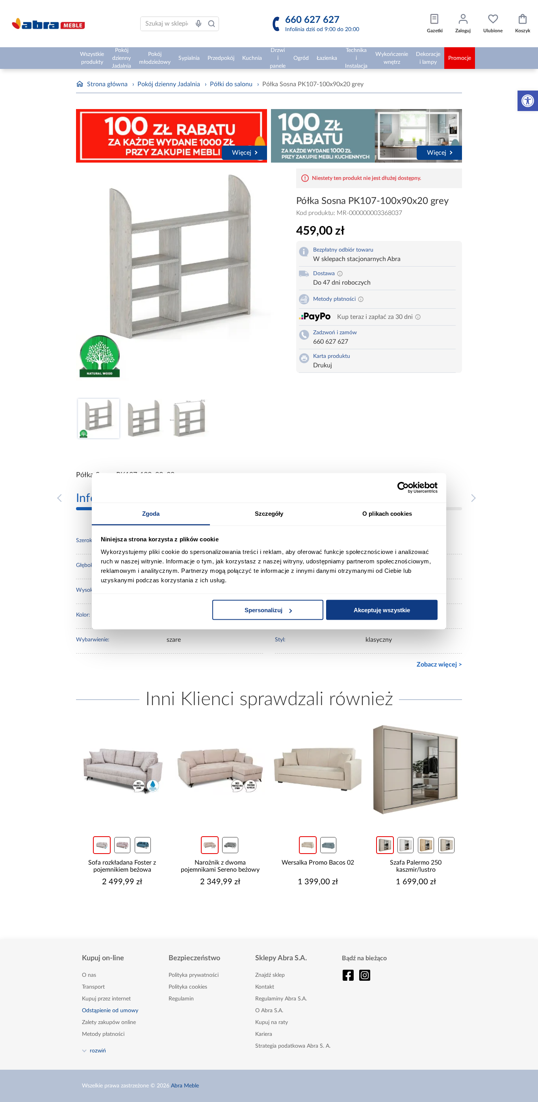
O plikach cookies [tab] (387, 513)
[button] (528, 101)
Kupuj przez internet (106, 999)
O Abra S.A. (269, 1010)
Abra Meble (185, 1086)
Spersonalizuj (263, 610)
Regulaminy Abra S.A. (281, 999)
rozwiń (98, 1050)
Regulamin (181, 999)
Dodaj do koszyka (127, 905)
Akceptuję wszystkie (382, 610)
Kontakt (264, 987)
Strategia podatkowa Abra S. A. (292, 1046)
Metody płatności (103, 1034)
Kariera (263, 1034)
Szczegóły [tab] (269, 513)
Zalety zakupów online (109, 1022)
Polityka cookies (188, 987)
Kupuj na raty (271, 1022)
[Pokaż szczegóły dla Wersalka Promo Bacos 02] (318, 769)
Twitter (364, 975)
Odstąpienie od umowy (110, 1010)
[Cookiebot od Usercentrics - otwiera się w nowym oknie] (403, 488)
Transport (93, 987)
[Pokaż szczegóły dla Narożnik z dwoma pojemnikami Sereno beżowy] (220, 769)
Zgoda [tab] (151, 513)
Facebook (348, 975)
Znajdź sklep (270, 975)
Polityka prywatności (194, 975)
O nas (89, 975)
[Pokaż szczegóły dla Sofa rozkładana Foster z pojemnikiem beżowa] (122, 769)
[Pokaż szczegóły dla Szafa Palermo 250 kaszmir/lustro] (416, 769)
